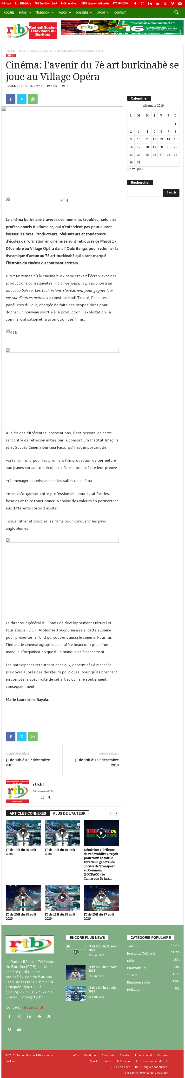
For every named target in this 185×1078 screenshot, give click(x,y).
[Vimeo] (172, 3)
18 (147, 147)
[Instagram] (142, 3)
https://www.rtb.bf (43, 791)
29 (175, 154)
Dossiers (82, 12)
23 (131, 154)
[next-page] (116, 813)
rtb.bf (13, 86)
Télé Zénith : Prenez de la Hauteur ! (146, 1072)
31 (138, 162)
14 (168, 139)
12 (154, 139)
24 (138, 154)
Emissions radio (138, 982)
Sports (94, 1061)
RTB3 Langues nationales (95, 3)
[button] (176, 12)
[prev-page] (110, 813)
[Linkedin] (150, 3)
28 (168, 154)
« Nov (131, 169)
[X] (165, 3)
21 (168, 147)
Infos (22, 12)
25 (147, 154)
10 (138, 139)
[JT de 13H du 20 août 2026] (23, 833)
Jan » (140, 169)
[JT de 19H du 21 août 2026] (76, 972)
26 (154, 154)
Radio (63, 12)
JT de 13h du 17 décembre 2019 (28, 762)
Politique (6, 3)
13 (161, 139)
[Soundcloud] (157, 3)
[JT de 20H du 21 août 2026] (76, 952)
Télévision (42, 12)
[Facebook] (135, 3)
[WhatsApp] (33, 99)
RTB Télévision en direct (151, 1061)
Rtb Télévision (23, 3)
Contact (120, 12)
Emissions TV (136, 968)
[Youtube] (180, 3)
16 (131, 147)
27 (161, 154)
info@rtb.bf (33, 1007)
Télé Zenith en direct (46, 3)
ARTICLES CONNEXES (28, 813)
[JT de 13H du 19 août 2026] (62, 833)
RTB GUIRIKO (120, 3)
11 (147, 139)
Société (132, 975)
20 (161, 147)
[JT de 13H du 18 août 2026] (62, 898)
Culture (162, 1055)
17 (138, 147)
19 (154, 147)
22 (175, 147)
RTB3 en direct (120, 1067)
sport (101, 12)
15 (175, 139)
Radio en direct (69, 3)
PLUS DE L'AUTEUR (69, 813)
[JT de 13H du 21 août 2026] (76, 993)
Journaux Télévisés (141, 953)
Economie (107, 1055)
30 (131, 162)
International (143, 1055)
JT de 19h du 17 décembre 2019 (97, 762)
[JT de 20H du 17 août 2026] (101, 898)
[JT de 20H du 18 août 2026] (23, 898)
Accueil (9, 12)
